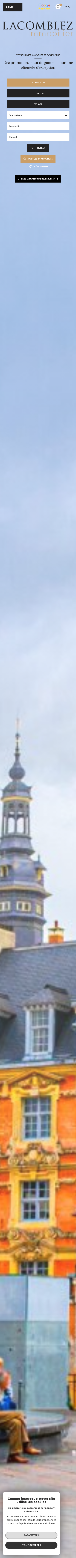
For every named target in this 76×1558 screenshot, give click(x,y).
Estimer (38, 104)
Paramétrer (31, 1535)
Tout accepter (31, 1545)
